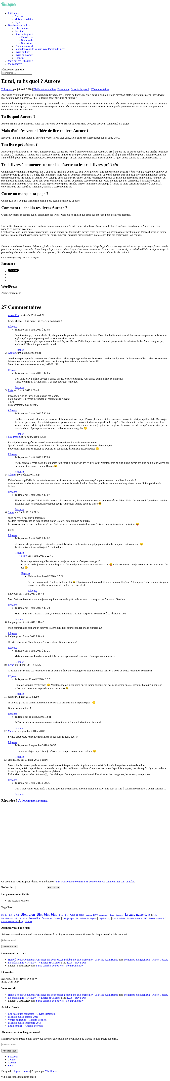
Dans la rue (27, 37)
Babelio (4, 915)
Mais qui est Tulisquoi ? (20, 61)
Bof (66, 915)
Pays (17, 22)
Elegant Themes (21, 1071)
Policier (57, 918)
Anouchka (13, 315)
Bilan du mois (22, 28)
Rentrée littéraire (118, 918)
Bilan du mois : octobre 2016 (23, 1016)
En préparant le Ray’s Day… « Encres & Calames (34, 962)
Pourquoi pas (68, 918)
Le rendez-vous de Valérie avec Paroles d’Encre (40, 49)
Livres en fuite (22, 52)
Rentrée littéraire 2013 (10, 921)
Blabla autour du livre (19, 25)
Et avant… (7, 978)
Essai (112, 915)
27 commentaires (100, 89)
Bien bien (28, 914)
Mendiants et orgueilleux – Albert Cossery (146, 959)
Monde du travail (9, 918)
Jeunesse (119, 915)
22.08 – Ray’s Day (76, 962)
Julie (21, 800)
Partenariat (47, 918)
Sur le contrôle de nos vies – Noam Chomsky (60, 965)
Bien (16, 914)
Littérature (13, 13)
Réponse (12, 326)
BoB (61, 915)
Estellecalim (14, 436)
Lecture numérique (138, 914)
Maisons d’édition (24, 19)
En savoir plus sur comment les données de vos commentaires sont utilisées (95, 881)
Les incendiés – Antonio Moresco (25, 1025)
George (12, 352)
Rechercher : (8, 887)
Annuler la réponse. (36, 800)
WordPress (50, 1071)
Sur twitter (26, 43)
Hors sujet (20, 58)
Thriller (28, 921)
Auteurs (19, 16)
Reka (10, 390)
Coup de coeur (77, 914)
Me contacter (15, 63)
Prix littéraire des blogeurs (86, 918)
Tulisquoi (6, 89)
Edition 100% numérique (97, 915)
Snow (11, 512)
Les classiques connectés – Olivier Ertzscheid (31, 1013)
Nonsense (23, 918)
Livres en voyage (24, 55)
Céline (11, 474)
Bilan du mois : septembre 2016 (24, 1022)
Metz (154, 915)
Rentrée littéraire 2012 (157, 918)
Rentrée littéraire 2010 (137, 918)
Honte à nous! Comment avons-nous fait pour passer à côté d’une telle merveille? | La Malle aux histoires (63, 959)
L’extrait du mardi (24, 46)
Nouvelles (34, 918)
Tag (21, 921)
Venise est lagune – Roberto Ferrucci (27, 1019)
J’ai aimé (19, 31)
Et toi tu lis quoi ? (24, 34)
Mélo (10, 731)
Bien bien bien (47, 914)
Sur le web (27, 40)
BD (10, 915)
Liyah (11, 664)
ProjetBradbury (104, 918)
